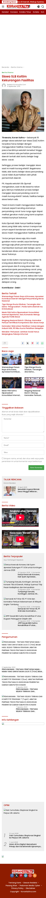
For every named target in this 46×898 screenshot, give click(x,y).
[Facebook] (12, 876)
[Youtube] (30, 876)
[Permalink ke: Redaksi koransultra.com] (4, 85)
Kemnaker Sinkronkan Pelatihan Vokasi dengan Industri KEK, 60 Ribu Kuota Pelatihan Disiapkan (23, 327)
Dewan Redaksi (30, 882)
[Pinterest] (21, 876)
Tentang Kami (14, 882)
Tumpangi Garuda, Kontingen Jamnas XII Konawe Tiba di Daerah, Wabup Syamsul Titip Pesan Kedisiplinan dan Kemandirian (28, 592)
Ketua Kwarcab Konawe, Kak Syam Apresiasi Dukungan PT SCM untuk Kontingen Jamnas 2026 (29, 575)
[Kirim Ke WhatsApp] (42, 343)
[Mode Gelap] (38, 7)
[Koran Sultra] (18, 6)
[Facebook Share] (23, 343)
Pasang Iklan (11, 885)
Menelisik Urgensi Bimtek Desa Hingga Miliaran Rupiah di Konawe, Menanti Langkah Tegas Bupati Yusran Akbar (30, 490)
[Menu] (3, 6)
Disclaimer (30, 888)
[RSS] (35, 876)
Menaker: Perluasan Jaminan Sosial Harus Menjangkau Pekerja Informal (20, 333)
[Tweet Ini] (27, 343)
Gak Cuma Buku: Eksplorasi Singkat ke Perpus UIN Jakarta (25, 836)
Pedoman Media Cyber (30, 885)
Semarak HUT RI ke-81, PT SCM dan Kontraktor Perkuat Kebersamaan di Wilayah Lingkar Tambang (29, 610)
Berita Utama (7, 72)
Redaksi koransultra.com (16, 85)
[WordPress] (26, 876)
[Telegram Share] (37, 343)
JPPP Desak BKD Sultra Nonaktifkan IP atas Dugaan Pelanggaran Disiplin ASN (27, 624)
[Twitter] (17, 876)
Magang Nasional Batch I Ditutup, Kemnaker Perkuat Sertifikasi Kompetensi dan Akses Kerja (23, 321)
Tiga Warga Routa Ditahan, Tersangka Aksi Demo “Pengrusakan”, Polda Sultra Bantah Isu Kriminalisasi (22, 306)
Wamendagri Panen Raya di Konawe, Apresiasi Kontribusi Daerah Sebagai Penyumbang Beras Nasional (23, 298)
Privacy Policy (17, 888)
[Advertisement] (23, 39)
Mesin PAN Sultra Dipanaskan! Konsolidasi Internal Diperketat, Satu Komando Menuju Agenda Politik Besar (21, 314)
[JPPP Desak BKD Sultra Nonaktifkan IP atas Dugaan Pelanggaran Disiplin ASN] (23, 617)
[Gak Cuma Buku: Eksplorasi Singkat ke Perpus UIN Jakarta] (23, 820)
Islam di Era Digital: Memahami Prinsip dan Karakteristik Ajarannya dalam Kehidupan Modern (24, 845)
